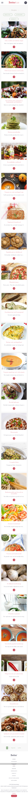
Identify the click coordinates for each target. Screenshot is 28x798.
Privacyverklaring (14, 778)
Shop (14, 766)
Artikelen (14, 761)
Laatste (19, 747)
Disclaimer (14, 780)
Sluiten (14, 795)
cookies (14, 793)
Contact (14, 773)
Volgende (13, 747)
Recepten (14, 763)
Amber (14, 759)
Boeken (14, 768)
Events (14, 775)
